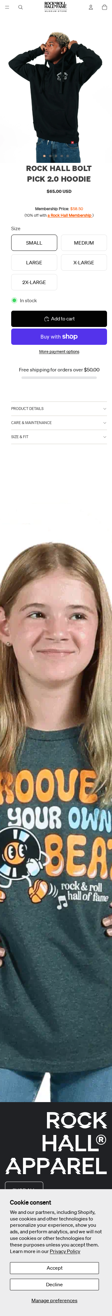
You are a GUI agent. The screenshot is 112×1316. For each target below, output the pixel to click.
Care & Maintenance (31, 422)
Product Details (27, 408)
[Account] (91, 7)
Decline (54, 1284)
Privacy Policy (65, 1251)
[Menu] (7, 7)
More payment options (59, 351)
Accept (55, 1268)
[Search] (20, 7)
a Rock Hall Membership (70, 215)
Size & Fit (19, 436)
